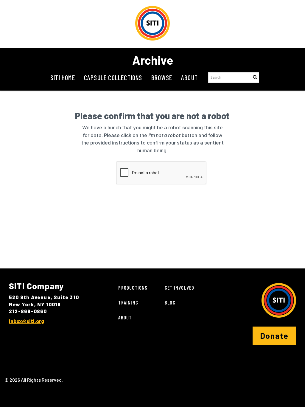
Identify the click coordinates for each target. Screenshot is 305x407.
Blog (170, 302)
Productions (132, 288)
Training (128, 302)
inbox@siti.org (26, 321)
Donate (274, 335)
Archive (152, 60)
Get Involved (179, 288)
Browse (161, 77)
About (189, 77)
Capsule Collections (113, 77)
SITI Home (62, 77)
